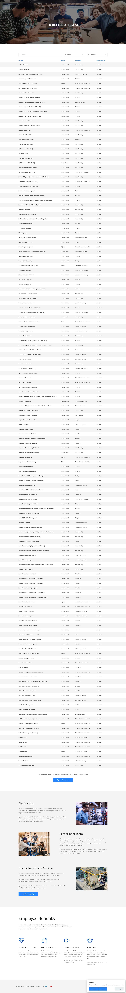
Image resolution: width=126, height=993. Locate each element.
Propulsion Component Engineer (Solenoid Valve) (32, 438)
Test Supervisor (23, 742)
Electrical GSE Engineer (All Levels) (28, 181)
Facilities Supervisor (24, 209)
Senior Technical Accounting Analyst (29, 634)
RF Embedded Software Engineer (27, 471)
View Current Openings (28, 894)
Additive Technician (24, 69)
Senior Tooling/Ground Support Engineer (30, 639)
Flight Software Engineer (25, 223)
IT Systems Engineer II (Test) (26, 275)
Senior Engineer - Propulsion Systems (29, 513)
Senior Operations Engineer (26, 569)
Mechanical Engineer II (25, 359)
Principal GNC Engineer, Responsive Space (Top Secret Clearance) (36, 406)
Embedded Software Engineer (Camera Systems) (32, 195)
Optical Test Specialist (25, 382)
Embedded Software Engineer (27, 191)
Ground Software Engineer (26, 242)
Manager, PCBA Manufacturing (27, 317)
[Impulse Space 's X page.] (43, 986)
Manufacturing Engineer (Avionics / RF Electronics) (33, 340)
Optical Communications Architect (28, 373)
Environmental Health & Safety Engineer (30, 205)
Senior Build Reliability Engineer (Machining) (31, 476)
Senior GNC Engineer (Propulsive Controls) (30, 527)
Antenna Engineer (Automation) (27, 79)
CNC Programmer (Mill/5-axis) (27, 163)
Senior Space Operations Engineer (28, 620)
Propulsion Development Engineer (28, 443)
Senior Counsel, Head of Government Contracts (31, 490)
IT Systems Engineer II (25, 270)
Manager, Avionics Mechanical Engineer (29, 307)
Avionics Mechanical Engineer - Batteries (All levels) (33, 111)
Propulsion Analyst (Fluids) (26, 429)
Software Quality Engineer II (26, 658)
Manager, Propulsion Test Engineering (29, 321)
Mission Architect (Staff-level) (27, 368)
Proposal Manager (23, 424)
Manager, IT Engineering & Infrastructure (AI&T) (32, 312)
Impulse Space (20, 986)
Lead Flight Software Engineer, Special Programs (32, 289)
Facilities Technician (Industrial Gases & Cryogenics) (33, 219)
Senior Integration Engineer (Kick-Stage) (30, 536)
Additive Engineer (23, 65)
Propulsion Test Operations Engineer (29, 462)
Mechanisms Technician (25, 364)
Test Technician (23, 747)
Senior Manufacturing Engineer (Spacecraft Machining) (34, 550)
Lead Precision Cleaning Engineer (28, 293)
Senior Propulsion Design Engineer (28, 588)
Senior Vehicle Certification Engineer (29, 648)
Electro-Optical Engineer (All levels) (28, 186)
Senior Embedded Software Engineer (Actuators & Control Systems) (37, 508)
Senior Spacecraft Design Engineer (28, 625)
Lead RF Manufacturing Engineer (27, 298)
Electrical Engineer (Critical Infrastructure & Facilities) (34, 177)
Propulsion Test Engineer (25, 457)
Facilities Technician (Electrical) (27, 214)
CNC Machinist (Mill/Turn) (26, 149)
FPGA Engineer (23, 233)
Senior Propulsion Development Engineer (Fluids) (32, 592)
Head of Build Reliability (25, 261)
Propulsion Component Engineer (27, 434)
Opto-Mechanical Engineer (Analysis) (29, 392)
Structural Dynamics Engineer (27, 695)
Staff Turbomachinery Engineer (27, 691)
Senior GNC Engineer (24, 522)
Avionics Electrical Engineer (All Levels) (29, 97)
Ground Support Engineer (25, 247)
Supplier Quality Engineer (26, 705)
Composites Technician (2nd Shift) (28, 167)
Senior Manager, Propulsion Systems (29, 541)
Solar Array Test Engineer (25, 663)
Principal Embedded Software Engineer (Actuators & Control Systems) (38, 396)
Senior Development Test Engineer (28, 499)
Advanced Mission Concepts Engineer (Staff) (31, 74)
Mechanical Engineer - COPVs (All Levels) (30, 354)
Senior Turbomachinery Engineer (27, 644)
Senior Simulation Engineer (26, 611)
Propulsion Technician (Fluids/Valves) (29, 452)
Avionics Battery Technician (26, 93)
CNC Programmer (23, 153)
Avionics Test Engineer (25, 130)
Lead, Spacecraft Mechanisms (27, 303)
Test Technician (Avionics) (26, 756)
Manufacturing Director (25, 335)
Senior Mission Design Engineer (27, 555)
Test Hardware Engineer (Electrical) (28, 733)
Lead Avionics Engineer (25, 284)
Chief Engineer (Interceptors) (26, 139)
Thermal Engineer (23, 761)
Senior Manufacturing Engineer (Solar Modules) (32, 546)
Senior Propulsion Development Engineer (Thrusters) (33, 597)
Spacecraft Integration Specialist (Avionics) (31, 672)
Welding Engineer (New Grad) (26, 765)
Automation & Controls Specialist (28, 83)
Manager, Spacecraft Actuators (27, 326)
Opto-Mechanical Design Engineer (28, 387)
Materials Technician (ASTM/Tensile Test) (30, 350)
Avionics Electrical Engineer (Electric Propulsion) (32, 102)
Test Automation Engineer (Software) (29, 728)
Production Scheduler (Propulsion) (28, 415)
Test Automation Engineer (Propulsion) (29, 719)
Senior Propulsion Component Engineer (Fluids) (31, 578)
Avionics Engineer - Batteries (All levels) (30, 107)
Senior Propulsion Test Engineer (27, 602)
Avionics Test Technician (25, 135)
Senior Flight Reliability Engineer (28, 518)
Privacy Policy (30, 986)
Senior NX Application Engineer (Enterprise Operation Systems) (36, 564)
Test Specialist (23, 737)
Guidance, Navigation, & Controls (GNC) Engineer (32, 251)
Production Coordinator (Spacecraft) (28, 410)
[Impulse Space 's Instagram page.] (48, 986)
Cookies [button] (38, 986)
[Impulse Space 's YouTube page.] (51, 986)
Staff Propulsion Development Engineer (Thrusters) (33, 681)
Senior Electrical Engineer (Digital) (28, 504)
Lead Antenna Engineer (25, 279)
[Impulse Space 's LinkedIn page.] (46, 986)
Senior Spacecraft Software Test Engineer (30, 630)
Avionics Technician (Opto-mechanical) (29, 125)
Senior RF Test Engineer (25, 606)
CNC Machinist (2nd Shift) (26, 144)
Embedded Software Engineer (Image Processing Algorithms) (35, 200)
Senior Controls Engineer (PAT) (27, 485)
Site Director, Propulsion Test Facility (29, 653)
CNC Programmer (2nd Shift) (26, 158)
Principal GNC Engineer (25, 401)
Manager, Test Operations (26, 331)
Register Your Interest (63, 780)
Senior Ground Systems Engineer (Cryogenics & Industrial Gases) (36, 532)
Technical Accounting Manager (27, 709)
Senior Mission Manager (25, 560)
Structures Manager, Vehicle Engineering (30, 700)
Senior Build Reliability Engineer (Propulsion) (31, 480)
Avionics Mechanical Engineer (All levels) (30, 116)
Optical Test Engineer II (25, 378)
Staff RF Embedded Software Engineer (29, 686)
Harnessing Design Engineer (26, 256)
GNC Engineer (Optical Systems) (27, 237)
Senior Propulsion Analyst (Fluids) (28, 574)
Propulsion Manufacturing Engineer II (29, 448)
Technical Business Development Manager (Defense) (33, 714)
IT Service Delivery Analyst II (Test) (28, 265)
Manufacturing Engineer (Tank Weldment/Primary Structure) (35, 345)
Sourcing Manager (24, 667)
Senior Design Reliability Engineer (28, 494)
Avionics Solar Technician (26, 121)
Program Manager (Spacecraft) (27, 420)
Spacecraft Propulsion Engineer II (28, 677)
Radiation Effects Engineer (26, 466)
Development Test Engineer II (27, 172)
